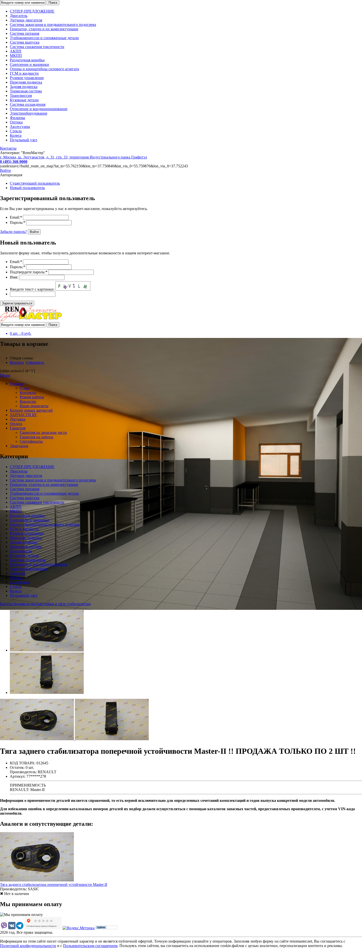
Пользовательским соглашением (90, 946)
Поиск (53, 2)
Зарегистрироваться (17, 303)
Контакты (8, 148)
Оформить (35, 362)
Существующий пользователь (35, 183)
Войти (5, 170)
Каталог (7, 604)
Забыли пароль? (13, 231)
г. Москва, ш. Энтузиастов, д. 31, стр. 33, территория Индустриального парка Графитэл (73, 157)
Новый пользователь (27, 188)
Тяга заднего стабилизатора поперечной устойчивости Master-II (53, 884)
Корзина (17, 362)
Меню (5, 375)
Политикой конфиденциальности (28, 946)
